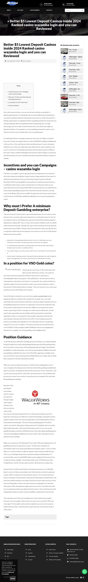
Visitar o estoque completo (56, 553)
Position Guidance (13, 105)
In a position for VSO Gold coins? (18, 102)
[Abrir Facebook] (81, 577)
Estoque (20, 10)
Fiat (8, 556)
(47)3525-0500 (73, 555)
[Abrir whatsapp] (84, 571)
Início (9, 10)
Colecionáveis (34, 10)
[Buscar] (82, 10)
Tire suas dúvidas (53, 556)
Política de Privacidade (55, 559)
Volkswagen (10, 549)
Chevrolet (9, 553)
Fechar (12, 578)
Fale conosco (52, 549)
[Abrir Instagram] (83, 577)
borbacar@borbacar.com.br (76, 561)
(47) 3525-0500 (70, 5)
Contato (49, 10)
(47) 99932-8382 (48, 5)
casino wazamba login (40, 296)
